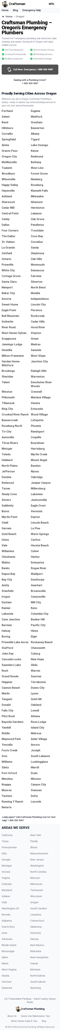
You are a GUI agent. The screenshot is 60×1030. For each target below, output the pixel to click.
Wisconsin (36, 896)
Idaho (5, 957)
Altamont (37, 202)
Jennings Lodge (12, 344)
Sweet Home (10, 304)
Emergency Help (31, 10)
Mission (36, 778)
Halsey (6, 630)
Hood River (38, 327)
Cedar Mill (8, 207)
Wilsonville (8, 179)
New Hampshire (39, 957)
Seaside (36, 350)
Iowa (4, 932)
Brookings (8, 371)
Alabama (7, 920)
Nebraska (35, 951)
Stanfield (7, 591)
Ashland (7, 196)
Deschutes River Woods (41, 384)
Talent (6, 382)
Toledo (6, 454)
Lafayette (37, 420)
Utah (4, 902)
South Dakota (37, 981)
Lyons (34, 693)
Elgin (34, 636)
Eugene (35, 111)
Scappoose (9, 338)
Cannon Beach (11, 687)
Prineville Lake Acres (15, 642)
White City (8, 270)
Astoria (6, 298)
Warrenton (38, 376)
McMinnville (9, 162)
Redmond (37, 156)
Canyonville (38, 596)
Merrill (35, 767)
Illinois (33, 847)
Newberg (36, 179)
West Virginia (9, 969)
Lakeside (7, 613)
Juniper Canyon (41, 482)
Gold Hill (36, 699)
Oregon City (9, 156)
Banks (6, 568)
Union (5, 539)
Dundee (6, 477)
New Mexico (37, 945)
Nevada (6, 914)
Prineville (7, 264)
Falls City (7, 710)
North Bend (38, 287)
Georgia (6, 859)
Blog (15, 10)
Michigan (7, 865)
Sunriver (36, 676)
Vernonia (36, 511)
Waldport (37, 574)
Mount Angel (39, 460)
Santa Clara (9, 281)
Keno (34, 608)
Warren (35, 670)
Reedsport (37, 431)
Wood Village (39, 414)
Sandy (35, 247)
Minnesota (36, 884)
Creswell (36, 391)
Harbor (35, 556)
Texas (5, 841)
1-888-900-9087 (30, 83)
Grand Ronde (10, 676)
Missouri (35, 877)
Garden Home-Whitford (11, 363)
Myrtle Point (9, 517)
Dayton (35, 517)
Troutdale (37, 230)
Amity (5, 585)
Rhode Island (9, 945)
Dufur (34, 796)
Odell (5, 522)
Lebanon (36, 213)
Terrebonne (38, 682)
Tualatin (7, 168)
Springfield (9, 139)
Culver (35, 551)
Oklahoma (36, 926)
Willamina (8, 551)
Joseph (35, 750)
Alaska (5, 975)
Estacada (37, 408)
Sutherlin (7, 321)
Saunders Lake (11, 665)
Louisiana (35, 914)
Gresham (36, 122)
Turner (6, 488)
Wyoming (35, 987)
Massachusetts (39, 853)
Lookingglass (39, 761)
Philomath (8, 397)
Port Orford (9, 773)
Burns (5, 511)
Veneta (35, 403)
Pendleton (37, 224)
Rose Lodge (38, 722)
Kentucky (35, 932)
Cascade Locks (11, 659)
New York (35, 835)
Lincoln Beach (40, 522)
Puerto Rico (8, 926)
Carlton (35, 539)
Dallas (5, 224)
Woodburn (8, 173)
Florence (36, 310)
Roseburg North (12, 426)
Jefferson (8, 471)
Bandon (36, 465)
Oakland (36, 704)
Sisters (6, 500)
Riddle (6, 733)
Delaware (7, 987)
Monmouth (38, 264)
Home (5, 10)
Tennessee (36, 890)
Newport (7, 287)
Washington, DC (10, 908)
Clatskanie (8, 556)
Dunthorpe (37, 579)
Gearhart (36, 585)
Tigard (35, 139)
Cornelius (37, 242)
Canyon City (38, 784)
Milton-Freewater (13, 355)
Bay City (7, 579)
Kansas (34, 939)
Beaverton (37, 128)
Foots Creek (9, 750)
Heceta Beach (40, 545)
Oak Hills (36, 259)
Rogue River (38, 568)
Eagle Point (9, 310)
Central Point (10, 213)
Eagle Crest (38, 505)
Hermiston (37, 207)
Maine (5, 963)
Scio (4, 756)
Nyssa (35, 471)
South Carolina (38, 908)
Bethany (36, 162)
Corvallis (7, 133)
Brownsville (38, 591)
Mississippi (8, 951)
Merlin (6, 693)
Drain (34, 773)
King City (7, 408)
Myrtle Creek (39, 454)
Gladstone (37, 253)
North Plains (10, 465)
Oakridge (37, 477)
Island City (37, 727)
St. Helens (8, 242)
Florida (34, 841)
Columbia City (39, 613)
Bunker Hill (38, 619)
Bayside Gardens (12, 722)
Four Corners (10, 230)
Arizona (6, 871)
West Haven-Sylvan (14, 333)
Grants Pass (10, 150)
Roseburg (37, 185)
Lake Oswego (39, 145)
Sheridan (7, 376)
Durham (7, 602)
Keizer (35, 150)
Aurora (35, 744)
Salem (6, 116)
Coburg (35, 653)
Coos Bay (37, 236)
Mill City (36, 602)
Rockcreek (38, 316)
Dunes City (38, 687)
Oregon (34, 902)
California (7, 835)
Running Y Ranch (12, 801)
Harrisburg (38, 448)
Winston (7, 391)
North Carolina (38, 871)
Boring (6, 636)
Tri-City (6, 431)
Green (35, 338)
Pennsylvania (9, 847)
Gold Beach (9, 534)
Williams (7, 761)
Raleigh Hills (39, 371)
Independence (40, 298)
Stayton (36, 333)
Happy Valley (10, 185)
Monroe (7, 790)
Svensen (36, 790)
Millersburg (38, 488)
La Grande (8, 247)
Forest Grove (39, 173)
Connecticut (37, 920)
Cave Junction (11, 619)
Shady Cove (9, 494)
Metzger (7, 448)
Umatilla (7, 350)
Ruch (5, 670)
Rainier (6, 608)
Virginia (6, 877)
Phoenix (36, 426)
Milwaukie (37, 196)
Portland (7, 111)
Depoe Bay (8, 574)
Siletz (5, 767)
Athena (35, 716)
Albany (35, 133)
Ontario (6, 259)
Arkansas (7, 939)
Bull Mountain (10, 316)
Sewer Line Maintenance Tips (35, 1016)
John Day (8, 653)
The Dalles (8, 236)
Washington (37, 865)
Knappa (6, 784)
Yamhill (6, 727)
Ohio (4, 853)
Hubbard (7, 460)
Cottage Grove (11, 276)
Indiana (6, 896)
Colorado (7, 884)
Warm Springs (40, 534)
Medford (36, 116)
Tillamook (8, 403)
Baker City (8, 293)
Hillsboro (7, 128)
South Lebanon (40, 756)
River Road (9, 327)
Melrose (36, 733)
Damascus (37, 270)
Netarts (7, 807)
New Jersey (37, 859)
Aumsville (8, 437)
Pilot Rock (8, 716)
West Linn (37, 168)
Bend (5, 122)
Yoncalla (7, 744)
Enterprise (37, 562)
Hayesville (8, 190)
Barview (7, 625)
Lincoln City (38, 304)
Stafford (7, 648)
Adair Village (39, 739)
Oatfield (7, 253)
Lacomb (36, 801)
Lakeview (37, 494)
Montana (35, 969)
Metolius (7, 778)
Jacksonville (39, 500)
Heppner (7, 682)
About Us (11, 1016)
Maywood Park (11, 739)
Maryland (7, 890)
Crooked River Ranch (15, 414)
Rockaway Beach (42, 642)
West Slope (38, 355)
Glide (34, 665)
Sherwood (8, 202)
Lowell (35, 710)
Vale (4, 545)
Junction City (39, 361)
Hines (34, 630)
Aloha (5, 145)
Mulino (6, 562)
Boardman (37, 443)
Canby (5, 219)
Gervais (6, 528)
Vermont (6, 981)
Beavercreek (10, 420)
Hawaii (34, 963)
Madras (36, 344)
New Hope (37, 659)
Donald (6, 704)
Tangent (7, 699)
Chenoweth (38, 648)
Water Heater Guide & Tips (24, 1021)
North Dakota (37, 975)
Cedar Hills (38, 321)
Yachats (7, 796)
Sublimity (8, 505)
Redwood (8, 482)
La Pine (35, 528)
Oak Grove (37, 219)
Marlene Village (41, 397)
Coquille (36, 437)
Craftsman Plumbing (26, 1027)
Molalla (35, 293)
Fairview (36, 276)
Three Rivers (10, 443)
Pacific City (38, 625)
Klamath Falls (39, 190)
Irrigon (6, 596)
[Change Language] (52, 4)
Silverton (36, 281)
